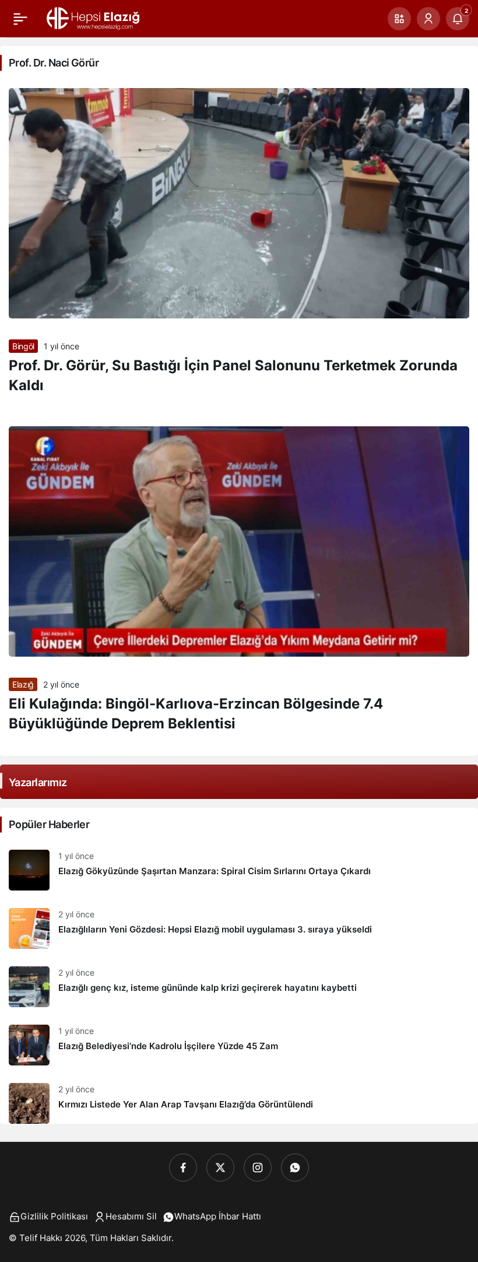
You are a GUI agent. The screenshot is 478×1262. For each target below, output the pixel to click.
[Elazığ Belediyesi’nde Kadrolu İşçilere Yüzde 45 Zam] (239, 1045)
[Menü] (20, 18)
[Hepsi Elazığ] (93, 17)
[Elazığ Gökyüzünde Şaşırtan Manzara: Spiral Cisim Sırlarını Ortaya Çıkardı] (239, 870)
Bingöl (23, 346)
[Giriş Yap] (428, 18)
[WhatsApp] (295, 1168)
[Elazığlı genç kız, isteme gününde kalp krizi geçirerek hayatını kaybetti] (239, 987)
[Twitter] (220, 1168)
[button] (399, 18)
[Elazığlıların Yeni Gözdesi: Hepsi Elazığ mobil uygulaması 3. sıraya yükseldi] (239, 928)
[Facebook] (183, 1168)
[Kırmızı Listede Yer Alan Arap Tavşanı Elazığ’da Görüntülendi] (239, 1099)
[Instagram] (258, 1168)
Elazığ (23, 684)
